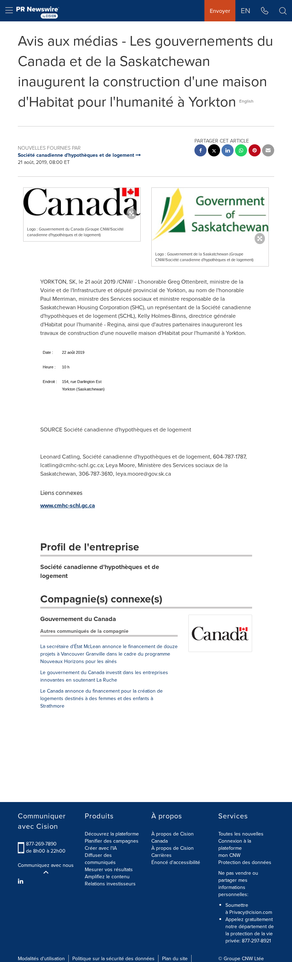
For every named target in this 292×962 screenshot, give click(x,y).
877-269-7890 (41, 843)
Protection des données (244, 862)
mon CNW (229, 855)
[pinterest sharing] (255, 151)
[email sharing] (268, 151)
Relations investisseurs (110, 883)
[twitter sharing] (214, 151)
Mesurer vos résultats (109, 869)
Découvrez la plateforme (112, 833)
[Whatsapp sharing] (241, 151)
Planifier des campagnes (112, 840)
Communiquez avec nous (46, 865)
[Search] (283, 10)
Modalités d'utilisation (41, 958)
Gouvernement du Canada (78, 619)
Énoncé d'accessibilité (175, 862)
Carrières (161, 855)
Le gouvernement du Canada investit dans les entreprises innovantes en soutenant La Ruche (104, 676)
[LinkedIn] (21, 881)
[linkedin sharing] (227, 151)
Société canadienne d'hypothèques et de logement (99, 571)
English (246, 101)
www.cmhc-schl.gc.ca (67, 505)
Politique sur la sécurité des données (113, 958)
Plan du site (175, 958)
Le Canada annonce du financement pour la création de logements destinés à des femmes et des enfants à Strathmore (101, 698)
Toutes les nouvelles (241, 833)
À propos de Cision (172, 848)
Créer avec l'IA (101, 848)
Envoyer (220, 11)
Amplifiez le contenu (107, 876)
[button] (82, 202)
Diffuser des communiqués (100, 859)
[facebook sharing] (200, 151)
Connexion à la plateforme (234, 844)
